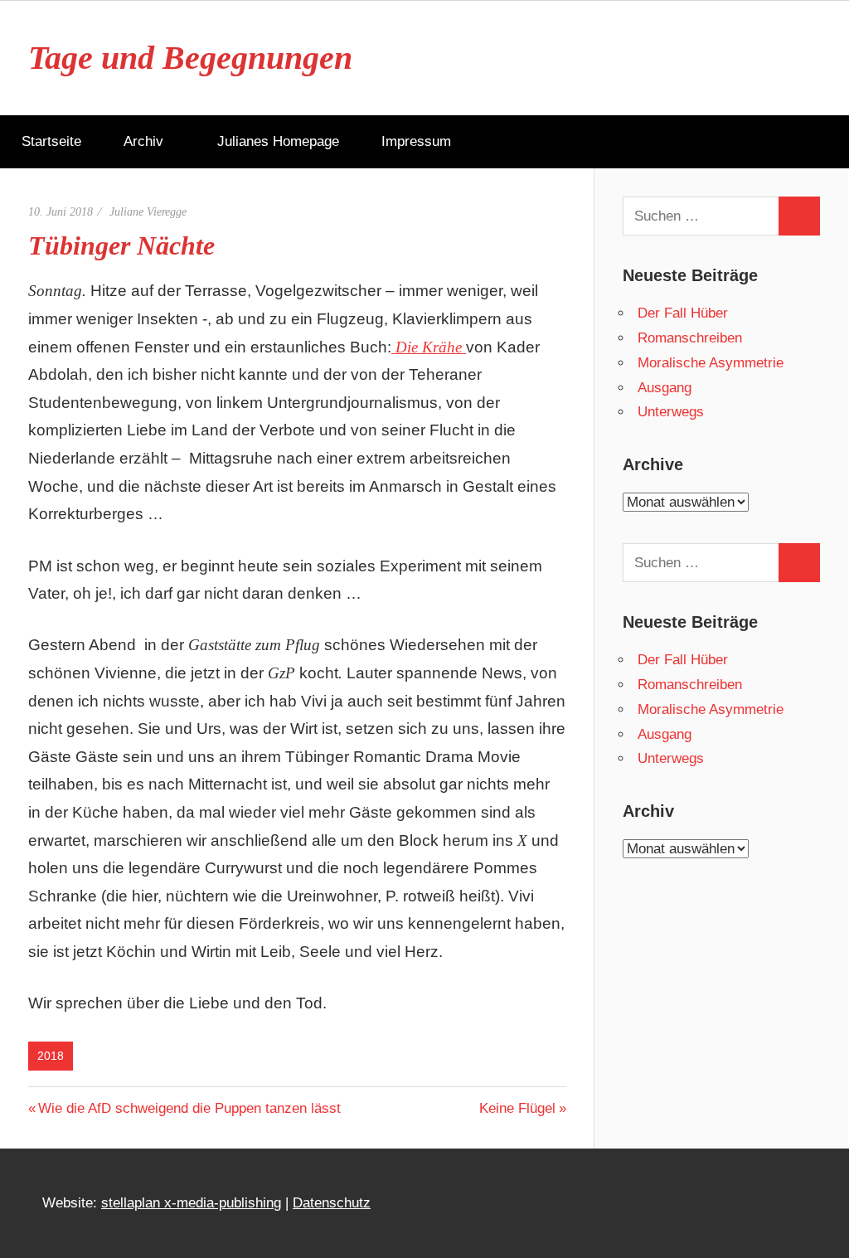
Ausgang (664, 388)
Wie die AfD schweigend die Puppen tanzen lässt (189, 1108)
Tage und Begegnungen (190, 57)
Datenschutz (332, 1203)
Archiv (143, 141)
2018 (50, 1055)
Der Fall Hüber (683, 313)
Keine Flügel (517, 1108)
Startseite (51, 141)
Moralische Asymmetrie (711, 363)
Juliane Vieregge (148, 212)
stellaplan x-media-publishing (191, 1203)
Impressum (416, 141)
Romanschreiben (690, 338)
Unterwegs (671, 412)
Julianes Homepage (278, 141)
